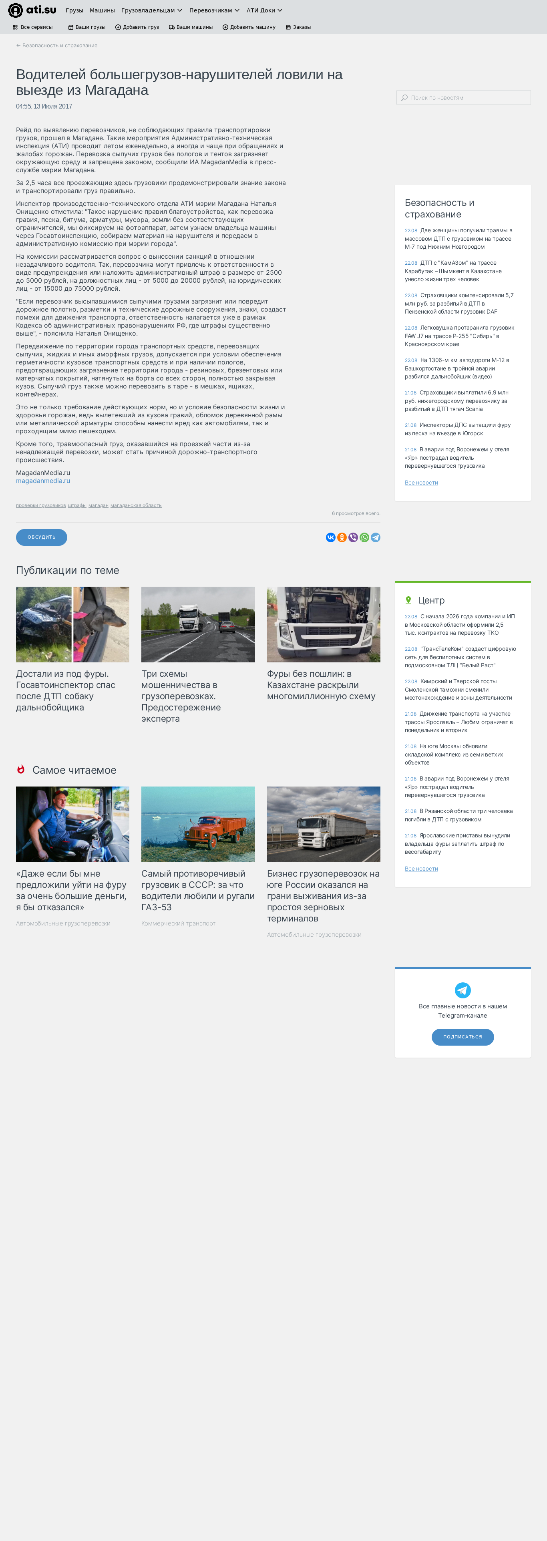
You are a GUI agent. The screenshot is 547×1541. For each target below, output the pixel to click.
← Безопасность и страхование (57, 45)
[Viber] (353, 537)
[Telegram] (375, 537)
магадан (98, 505)
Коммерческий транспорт (178, 923)
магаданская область (136, 505)
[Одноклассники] (342, 537)
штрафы (77, 505)
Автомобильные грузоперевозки (63, 923)
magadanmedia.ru (43, 481)
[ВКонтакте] (331, 537)
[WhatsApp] (364, 537)
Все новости (421, 482)
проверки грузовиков (41, 505)
